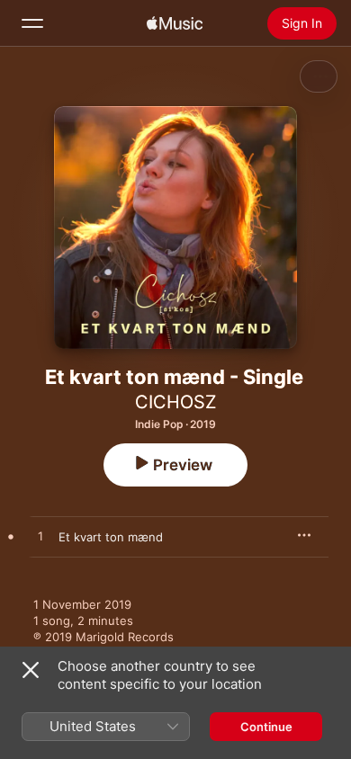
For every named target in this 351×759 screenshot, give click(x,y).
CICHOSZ (176, 402)
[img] (174, 23)
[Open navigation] (32, 23)
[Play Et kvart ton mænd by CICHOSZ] (40, 537)
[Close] (30, 670)
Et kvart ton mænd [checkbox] (110, 537)
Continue (266, 726)
